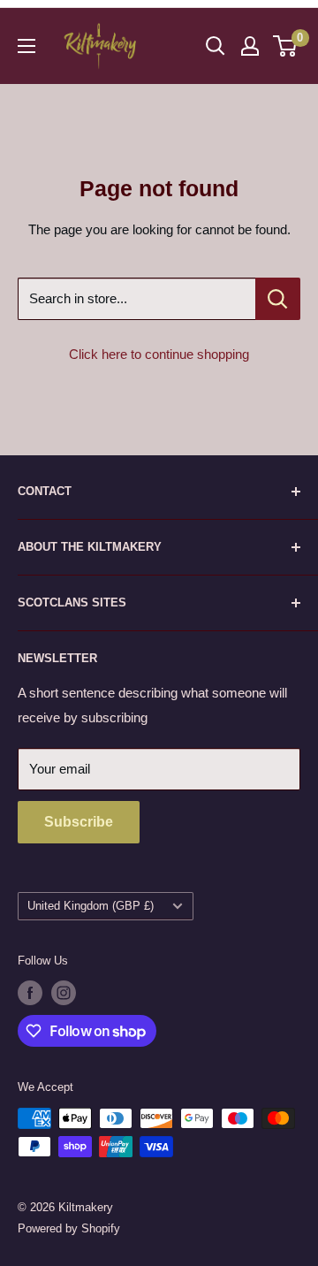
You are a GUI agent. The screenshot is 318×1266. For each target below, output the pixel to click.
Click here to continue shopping (159, 354)
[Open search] (215, 46)
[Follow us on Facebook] (30, 992)
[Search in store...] (277, 299)
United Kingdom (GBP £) (90, 905)
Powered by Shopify (69, 1228)
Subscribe (78, 821)
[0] (286, 46)
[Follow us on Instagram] (63, 992)
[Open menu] (26, 46)
